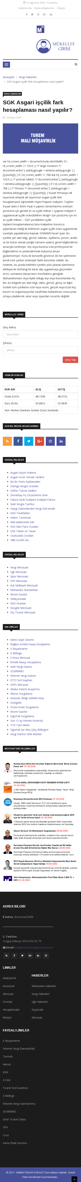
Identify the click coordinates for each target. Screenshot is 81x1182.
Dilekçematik (18, 599)
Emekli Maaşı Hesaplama (25, 662)
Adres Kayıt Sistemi (22, 639)
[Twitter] (32, 14)
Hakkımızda (25, 8)
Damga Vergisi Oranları (24, 486)
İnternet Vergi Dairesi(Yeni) (19, 1103)
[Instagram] (38, 14)
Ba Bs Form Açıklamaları (25, 481)
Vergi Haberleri (28, 77)
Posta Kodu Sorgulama (24, 707)
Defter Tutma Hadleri (23, 490)
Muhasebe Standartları (24, 590)
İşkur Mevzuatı (19, 576)
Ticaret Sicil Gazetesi (15, 1088)
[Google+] (45, 14)
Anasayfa (8, 77)
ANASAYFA (9, 978)
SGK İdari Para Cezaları (24, 526)
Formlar (7, 1002)
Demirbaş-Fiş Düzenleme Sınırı (29, 495)
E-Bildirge (16, 653)
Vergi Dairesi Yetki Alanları (26, 734)
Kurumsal (8, 986)
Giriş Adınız (9, 327)
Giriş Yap (70, 359)
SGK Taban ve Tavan (23, 531)
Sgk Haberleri (40, 1002)
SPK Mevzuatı (18, 581)
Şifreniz (7, 343)
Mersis (7, 1064)
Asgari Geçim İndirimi (23, 472)
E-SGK (6, 1080)
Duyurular (38, 1009)
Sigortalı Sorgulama (22, 716)
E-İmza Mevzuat (20, 657)
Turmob (8, 1056)
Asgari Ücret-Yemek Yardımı (27, 477)
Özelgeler (16, 702)
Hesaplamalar (11, 1009)
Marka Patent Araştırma (25, 689)
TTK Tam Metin (20, 725)
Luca (6, 1135)
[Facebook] (27, 14)
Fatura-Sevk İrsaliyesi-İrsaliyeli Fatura (32, 499)
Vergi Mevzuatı (19, 567)
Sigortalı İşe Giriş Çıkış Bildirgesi (29, 729)
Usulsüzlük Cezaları (22, 535)
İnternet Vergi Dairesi (23, 675)
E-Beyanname (19, 648)
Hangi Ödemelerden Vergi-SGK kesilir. (33, 508)
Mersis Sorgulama (21, 693)
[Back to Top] (74, 1179)
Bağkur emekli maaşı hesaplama (30, 644)
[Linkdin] (51, 14)
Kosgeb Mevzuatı (20, 608)
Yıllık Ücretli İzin (19, 540)
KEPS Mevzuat (19, 684)
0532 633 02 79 (31, 941)
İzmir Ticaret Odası (14, 1119)
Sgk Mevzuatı (18, 572)
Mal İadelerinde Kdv (22, 522)
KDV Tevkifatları (20, 513)
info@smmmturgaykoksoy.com (34, 947)
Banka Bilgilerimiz (44, 8)
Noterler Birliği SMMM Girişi (27, 698)
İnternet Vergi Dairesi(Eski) (19, 1048)
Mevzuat (8, 994)
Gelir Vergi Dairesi (21, 666)
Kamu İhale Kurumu (15, 1143)
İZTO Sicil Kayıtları (21, 680)
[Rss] (6, 956)
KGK (5, 1072)
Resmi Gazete (18, 594)
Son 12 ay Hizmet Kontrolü (26, 720)
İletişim (61, 8)
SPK (5, 1127)
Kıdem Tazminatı (20, 517)
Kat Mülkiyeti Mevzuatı (24, 585)
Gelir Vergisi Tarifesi (22, 504)
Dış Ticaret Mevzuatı (22, 612)
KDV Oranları (18, 603)
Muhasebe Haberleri (44, 986)
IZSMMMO (17, 671)
